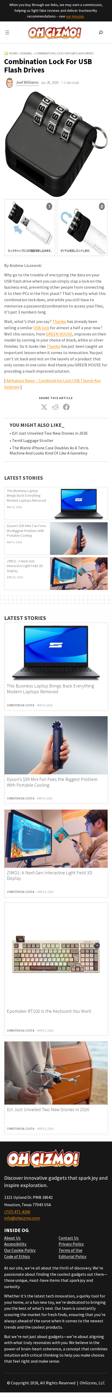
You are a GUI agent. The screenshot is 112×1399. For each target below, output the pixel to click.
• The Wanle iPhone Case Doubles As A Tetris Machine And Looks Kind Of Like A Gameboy (49, 450)
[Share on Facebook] (66, 407)
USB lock (41, 327)
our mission (75, 16)
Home (13, 53)
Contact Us (69, 1237)
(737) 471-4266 (17, 1211)
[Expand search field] (101, 32)
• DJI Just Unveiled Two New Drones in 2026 (49, 433)
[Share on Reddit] (55, 407)
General (26, 53)
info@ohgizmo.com (22, 1218)
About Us (12, 1237)
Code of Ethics (17, 1256)
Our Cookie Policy (20, 1250)
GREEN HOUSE (59, 334)
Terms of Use (70, 1250)
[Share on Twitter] (44, 407)
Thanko (59, 321)
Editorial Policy (72, 1256)
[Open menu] (7, 32)
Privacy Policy (71, 1243)
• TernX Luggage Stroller (31, 440)
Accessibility (15, 1243)
